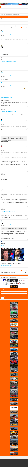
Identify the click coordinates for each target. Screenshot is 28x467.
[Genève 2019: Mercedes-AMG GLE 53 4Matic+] (14, 399)
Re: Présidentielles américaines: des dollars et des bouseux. (8, 34)
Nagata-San (2, 130)
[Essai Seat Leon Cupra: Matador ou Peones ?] (14, 395)
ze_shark (1, 146)
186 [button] (20, 27)
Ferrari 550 (2, 205)
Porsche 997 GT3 (8, 205)
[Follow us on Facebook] (10, 465)
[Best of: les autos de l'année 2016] (14, 387)
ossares (1, 91)
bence (1, 82)
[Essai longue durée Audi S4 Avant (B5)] (14, 420)
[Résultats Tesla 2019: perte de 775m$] (14, 324)
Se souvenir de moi (3, 295)
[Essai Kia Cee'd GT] (14, 374)
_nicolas (1, 221)
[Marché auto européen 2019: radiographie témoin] (14, 316)
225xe (12, 205)
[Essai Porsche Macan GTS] (14, 341)
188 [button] (22, 27)
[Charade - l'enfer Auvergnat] (14, 428)
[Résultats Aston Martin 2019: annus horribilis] (14, 337)
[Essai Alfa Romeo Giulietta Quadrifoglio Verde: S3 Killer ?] (14, 416)
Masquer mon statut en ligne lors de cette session (6, 296)
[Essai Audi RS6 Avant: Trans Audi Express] (14, 437)
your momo (2, 31)
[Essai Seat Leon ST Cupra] (14, 441)
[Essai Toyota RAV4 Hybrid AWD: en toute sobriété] (14, 333)
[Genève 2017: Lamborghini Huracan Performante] (14, 445)
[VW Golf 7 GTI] (14, 391)
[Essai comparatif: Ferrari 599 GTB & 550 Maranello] (14, 366)
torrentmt (2, 72)
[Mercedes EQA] (14, 358)
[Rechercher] (25, 1)
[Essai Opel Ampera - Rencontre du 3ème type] (14, 383)
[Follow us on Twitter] (12, 465)
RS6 (10, 205)
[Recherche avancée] (27, 1)
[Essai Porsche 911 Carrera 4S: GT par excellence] (14, 370)
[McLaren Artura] (14, 345)
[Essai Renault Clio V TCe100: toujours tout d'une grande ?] (14, 308)
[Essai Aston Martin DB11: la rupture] (14, 453)
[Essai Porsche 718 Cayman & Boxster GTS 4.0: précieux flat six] (14, 312)
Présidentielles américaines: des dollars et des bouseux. (12, 22)
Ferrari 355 (4, 205)
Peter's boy (2, 245)
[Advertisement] (14, 11)
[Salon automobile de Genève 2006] (14, 362)
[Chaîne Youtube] (17, 465)
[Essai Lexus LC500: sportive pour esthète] (14, 424)
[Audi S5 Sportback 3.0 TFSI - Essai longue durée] (14, 378)
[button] (14, 27)
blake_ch (1, 120)
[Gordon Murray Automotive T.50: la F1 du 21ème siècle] (14, 408)
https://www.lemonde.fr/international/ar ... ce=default (6, 97)
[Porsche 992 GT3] (14, 349)
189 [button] (23, 27)
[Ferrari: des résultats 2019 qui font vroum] (14, 304)
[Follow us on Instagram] (14, 465)
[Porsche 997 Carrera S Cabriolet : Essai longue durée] (14, 412)
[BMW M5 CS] (14, 353)
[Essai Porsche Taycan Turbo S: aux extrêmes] (14, 329)
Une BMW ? (2, 54)
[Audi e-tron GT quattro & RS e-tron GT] (14, 320)
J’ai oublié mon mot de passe (4, 294)
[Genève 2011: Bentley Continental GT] (14, 432)
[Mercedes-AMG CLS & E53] (14, 449)
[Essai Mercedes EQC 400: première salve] (14, 403)
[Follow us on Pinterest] (16, 465)
